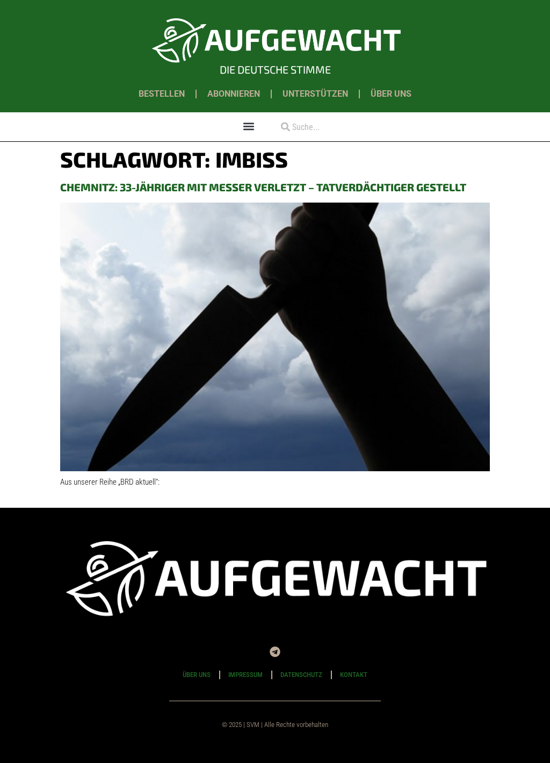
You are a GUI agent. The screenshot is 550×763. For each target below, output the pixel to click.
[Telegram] (275, 651)
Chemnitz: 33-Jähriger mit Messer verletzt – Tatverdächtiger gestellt (263, 187)
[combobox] (327, 127)
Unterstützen (315, 94)
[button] (249, 126)
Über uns (391, 94)
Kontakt (353, 675)
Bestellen (162, 94)
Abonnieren (233, 94)
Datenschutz (301, 675)
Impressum (245, 675)
